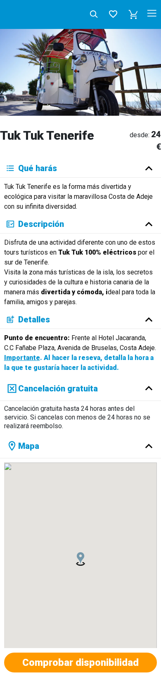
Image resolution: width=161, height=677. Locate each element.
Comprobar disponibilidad (80, 662)
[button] (133, 14)
